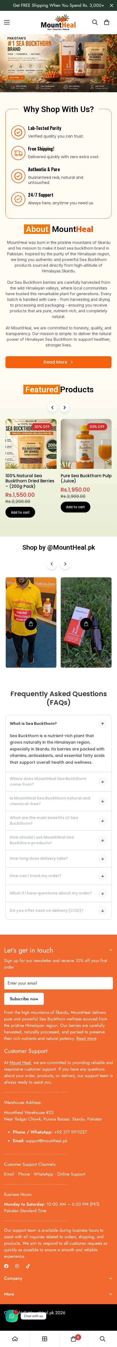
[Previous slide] (52, 407)
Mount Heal (20, 1062)
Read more (86, 1038)
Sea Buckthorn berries (35, 282)
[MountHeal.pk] (58, 22)
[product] (15, 1339)
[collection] (44, 1339)
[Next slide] (64, 407)
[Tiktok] (28, 1266)
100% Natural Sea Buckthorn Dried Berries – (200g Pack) (29, 481)
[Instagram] (17, 1266)
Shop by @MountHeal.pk (58, 547)
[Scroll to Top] (107, 1318)
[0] (106, 22)
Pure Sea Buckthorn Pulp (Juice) (86, 478)
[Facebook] (6, 1266)
